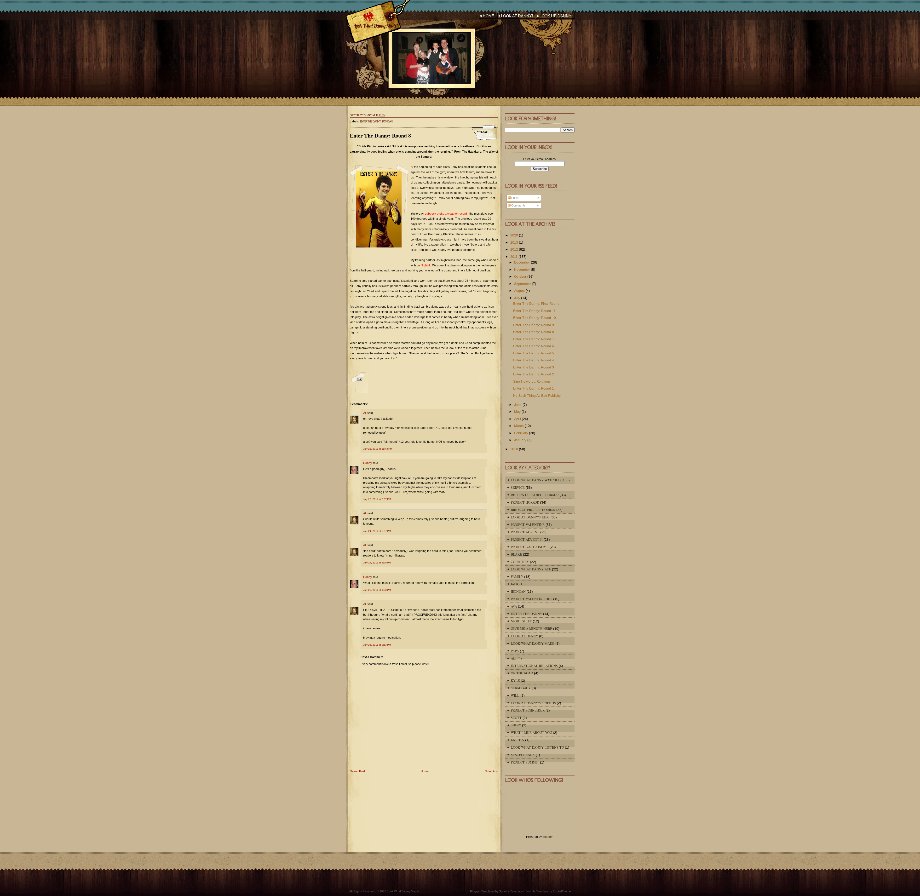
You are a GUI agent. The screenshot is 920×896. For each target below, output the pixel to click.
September (522, 284)
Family (517, 576)
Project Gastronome (530, 547)
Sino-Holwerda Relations (532, 381)
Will (515, 695)
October (520, 276)
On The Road (522, 673)
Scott (516, 717)
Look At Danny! (517, 16)
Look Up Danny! (556, 16)
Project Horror (525, 502)
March (519, 426)
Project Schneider (528, 710)
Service (518, 487)
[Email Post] (359, 381)
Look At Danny (524, 636)
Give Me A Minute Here (531, 628)
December (522, 262)
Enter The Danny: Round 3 (533, 367)
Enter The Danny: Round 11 (534, 311)
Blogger (547, 837)
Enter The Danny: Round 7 (533, 339)
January (520, 440)
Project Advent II (527, 539)
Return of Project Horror (535, 495)
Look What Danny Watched (536, 480)
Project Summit (525, 762)
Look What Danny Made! (375, 26)
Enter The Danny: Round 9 (533, 325)
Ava (514, 606)
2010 (514, 449)
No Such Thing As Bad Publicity (537, 395)
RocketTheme (562, 891)
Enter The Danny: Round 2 (533, 374)
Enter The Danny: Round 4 (533, 360)
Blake (516, 554)
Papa (515, 651)
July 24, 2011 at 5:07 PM (377, 531)
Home (488, 16)
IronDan (387, 121)
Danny (367, 463)
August (519, 291)
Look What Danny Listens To (537, 747)
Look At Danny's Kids (530, 517)
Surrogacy (521, 688)
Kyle (515, 680)
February (521, 433)
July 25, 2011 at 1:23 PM (377, 590)
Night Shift (521, 621)
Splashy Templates (511, 891)
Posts (514, 198)
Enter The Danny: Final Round (536, 303)
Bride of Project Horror (533, 509)
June (518, 405)
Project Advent (525, 532)
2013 (514, 242)
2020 (514, 235)
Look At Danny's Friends (533, 703)
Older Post (491, 771)
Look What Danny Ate (531, 569)
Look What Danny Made (532, 643)
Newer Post (357, 771)
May (517, 412)
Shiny (516, 725)
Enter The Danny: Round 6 (533, 346)
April (517, 419)
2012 (514, 249)
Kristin (517, 740)
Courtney (520, 561)
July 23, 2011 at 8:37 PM (377, 499)
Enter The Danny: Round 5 (533, 353)
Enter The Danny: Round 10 (534, 318)
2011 (514, 256)
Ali (365, 413)
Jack (514, 584)
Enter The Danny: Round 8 (380, 135)
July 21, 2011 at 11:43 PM (377, 449)
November (522, 269)
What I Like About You (531, 732)
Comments (518, 205)
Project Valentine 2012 (531, 599)
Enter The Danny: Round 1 (533, 388)
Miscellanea (523, 754)
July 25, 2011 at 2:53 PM (377, 644)
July (517, 298)
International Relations (534, 665)
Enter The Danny (370, 121)
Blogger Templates (482, 891)
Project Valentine (528, 524)
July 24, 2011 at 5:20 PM (377, 562)
